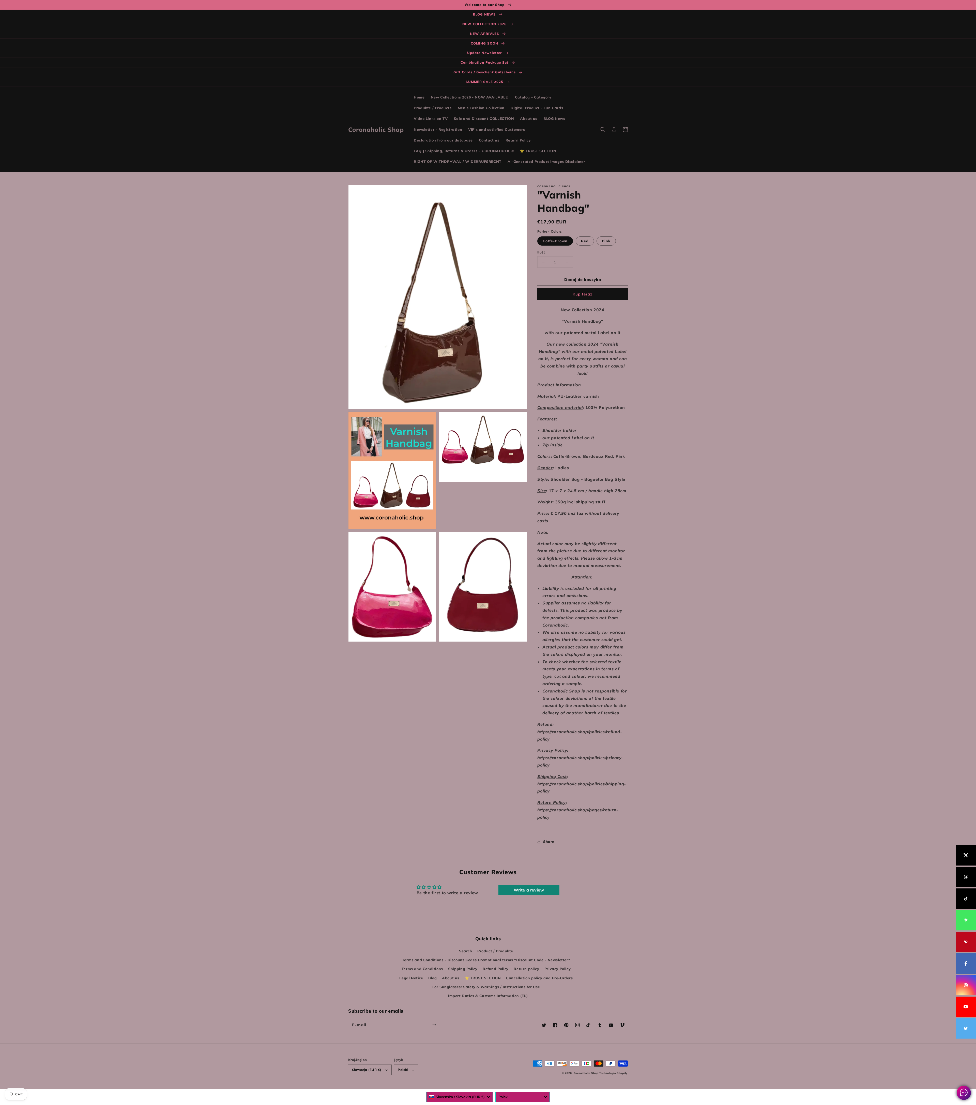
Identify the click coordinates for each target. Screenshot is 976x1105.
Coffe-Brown (555, 241)
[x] (966, 855)
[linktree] (966, 920)
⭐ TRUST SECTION (483, 978)
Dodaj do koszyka (582, 279)
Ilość (541, 252)
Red (585, 241)
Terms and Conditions (422, 969)
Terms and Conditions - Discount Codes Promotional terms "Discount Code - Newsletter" (486, 960)
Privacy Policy (557, 969)
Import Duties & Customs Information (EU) (488, 996)
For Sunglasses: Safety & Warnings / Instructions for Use (486, 987)
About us (450, 978)
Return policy (526, 969)
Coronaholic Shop (586, 1073)
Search (465, 951)
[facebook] (966, 963)
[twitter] (966, 1028)
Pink (606, 241)
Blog (432, 978)
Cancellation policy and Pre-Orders (539, 978)
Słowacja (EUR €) (366, 1070)
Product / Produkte (495, 951)
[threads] (966, 877)
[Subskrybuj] (434, 1024)
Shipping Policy (462, 969)
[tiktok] (966, 898)
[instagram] (966, 985)
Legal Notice (411, 978)
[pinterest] (966, 942)
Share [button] (548, 841)
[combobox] (459, 1097)
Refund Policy (496, 969)
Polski (403, 1070)
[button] (602, 129)
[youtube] (966, 1007)
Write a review (529, 889)
